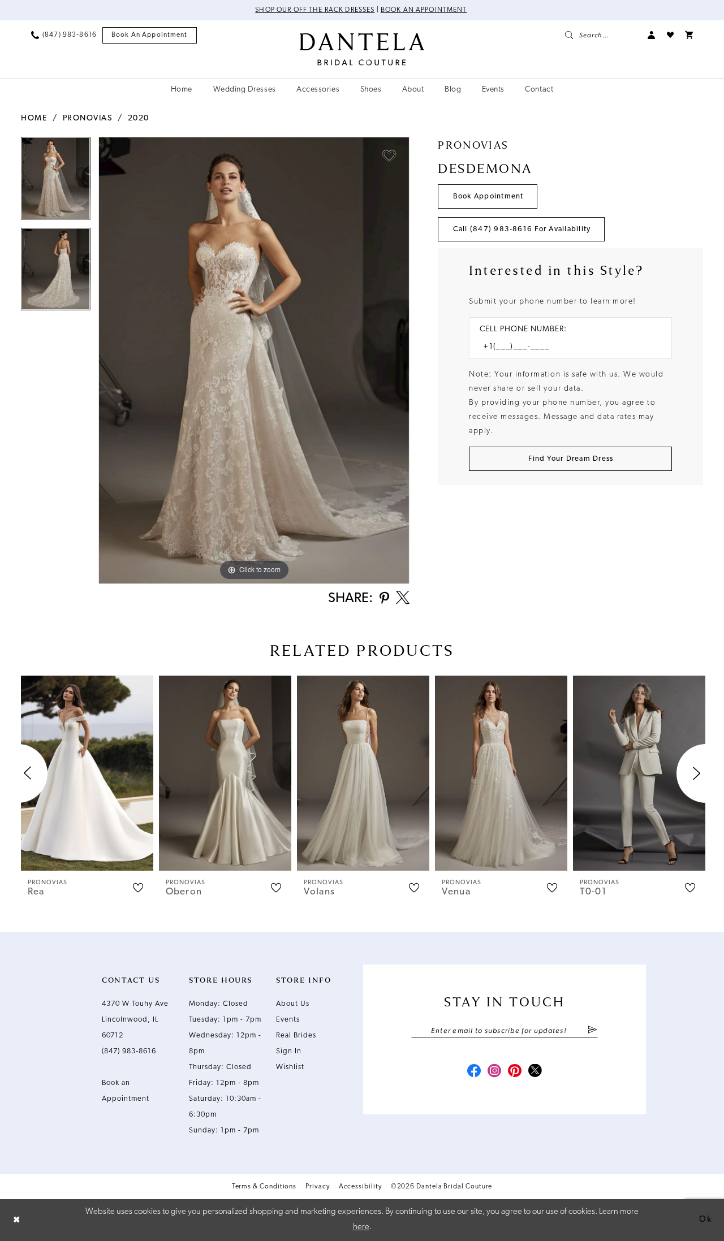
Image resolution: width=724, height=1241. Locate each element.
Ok (705, 1220)
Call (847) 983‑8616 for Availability (522, 229)
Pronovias (88, 118)
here (361, 1227)
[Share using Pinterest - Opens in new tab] (384, 599)
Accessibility (360, 1186)
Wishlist (290, 1067)
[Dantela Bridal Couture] (362, 49)
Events (288, 1019)
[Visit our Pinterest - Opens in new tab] (515, 1072)
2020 (138, 118)
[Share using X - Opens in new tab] (403, 599)
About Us (292, 1003)
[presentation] (87, 773)
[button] (651, 35)
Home (34, 118)
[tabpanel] (55, 182)
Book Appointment (488, 196)
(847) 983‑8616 (129, 1051)
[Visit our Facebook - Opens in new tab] (474, 1072)
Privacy (317, 1186)
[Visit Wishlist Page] (670, 35)
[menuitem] (63, 35)
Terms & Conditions (264, 1186)
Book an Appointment (424, 10)
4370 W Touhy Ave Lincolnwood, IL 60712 (135, 1019)
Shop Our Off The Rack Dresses (314, 10)
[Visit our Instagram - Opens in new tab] (494, 1072)
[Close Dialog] (17, 1220)
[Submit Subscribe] (592, 1030)
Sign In (288, 1051)
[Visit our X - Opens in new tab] (535, 1072)
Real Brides (296, 1035)
